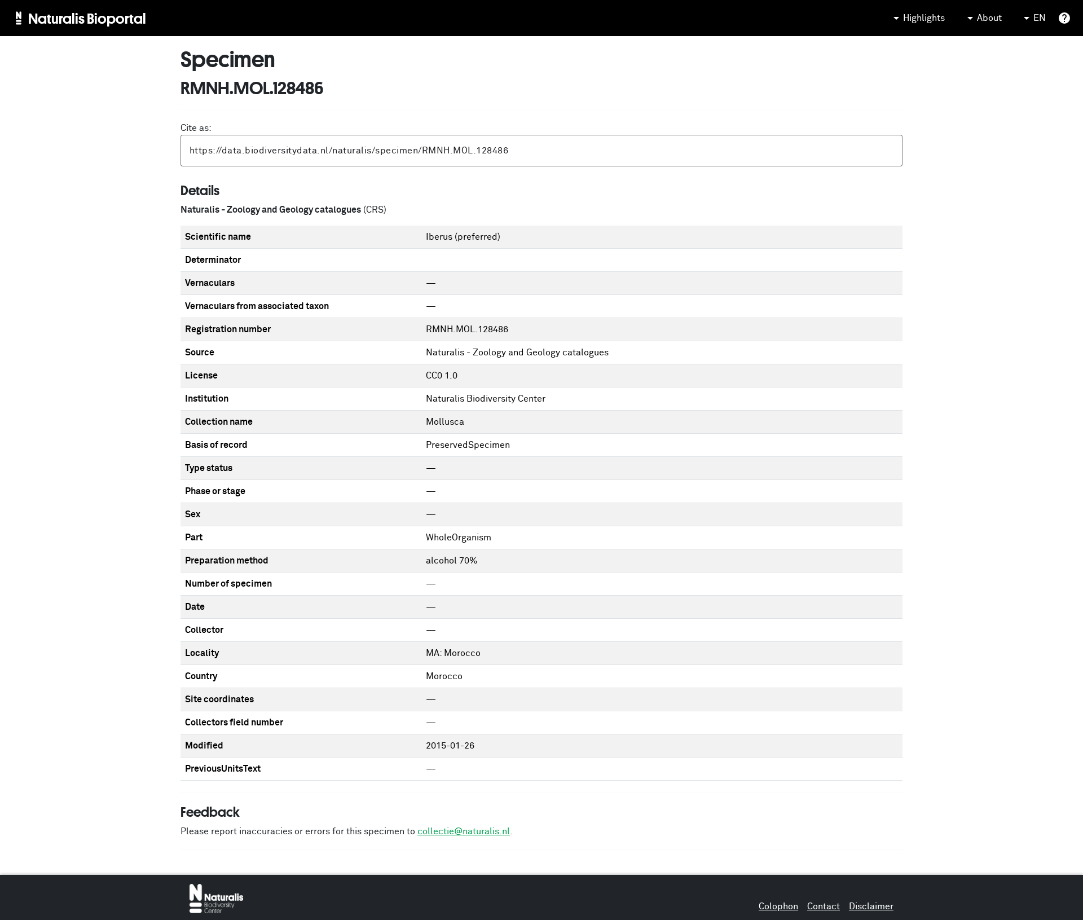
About (989, 18)
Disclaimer (871, 906)
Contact (823, 906)
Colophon (778, 906)
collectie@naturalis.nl (463, 831)
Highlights (924, 18)
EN (1039, 18)
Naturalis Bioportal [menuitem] (87, 18)
